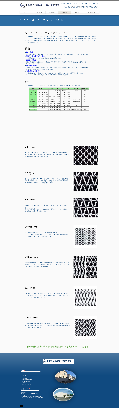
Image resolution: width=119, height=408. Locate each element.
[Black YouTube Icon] (21, 406)
